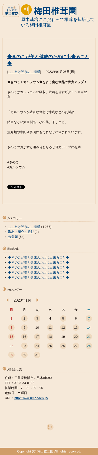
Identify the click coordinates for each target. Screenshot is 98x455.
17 (37, 336)
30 (24, 355)
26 (63, 346)
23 (24, 346)
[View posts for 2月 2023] (37, 300)
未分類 (13, 237)
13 (76, 327)
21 (89, 336)
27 (76, 346)
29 (11, 355)
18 (50, 336)
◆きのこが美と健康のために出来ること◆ (38, 257)
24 (37, 346)
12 (63, 327)
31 (37, 355)
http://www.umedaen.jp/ (31, 398)
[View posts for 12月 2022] (7, 300)
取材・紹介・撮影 (21, 232)
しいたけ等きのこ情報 (24, 72)
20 (76, 336)
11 (50, 327)
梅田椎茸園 (55, 11)
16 (24, 336)
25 (50, 346)
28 (89, 346)
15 (11, 336)
